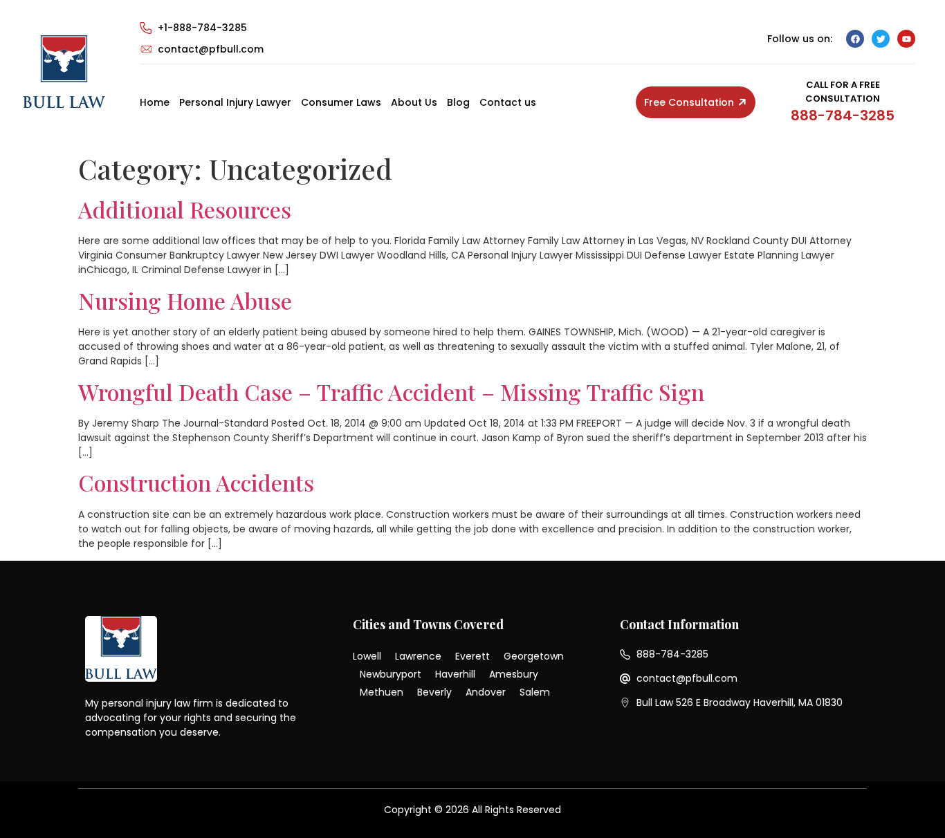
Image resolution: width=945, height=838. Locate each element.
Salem (535, 692)
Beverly (434, 692)
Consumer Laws (341, 102)
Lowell (367, 656)
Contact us (507, 102)
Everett (472, 656)
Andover (486, 692)
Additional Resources (184, 209)
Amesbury (513, 674)
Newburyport (390, 674)
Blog (458, 102)
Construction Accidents (196, 482)
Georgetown (534, 656)
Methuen (381, 692)
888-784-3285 (842, 115)
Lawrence (418, 656)
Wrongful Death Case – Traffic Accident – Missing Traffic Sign (391, 392)
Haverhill (455, 674)
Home (154, 102)
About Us (414, 102)
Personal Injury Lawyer (235, 102)
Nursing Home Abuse (185, 300)
